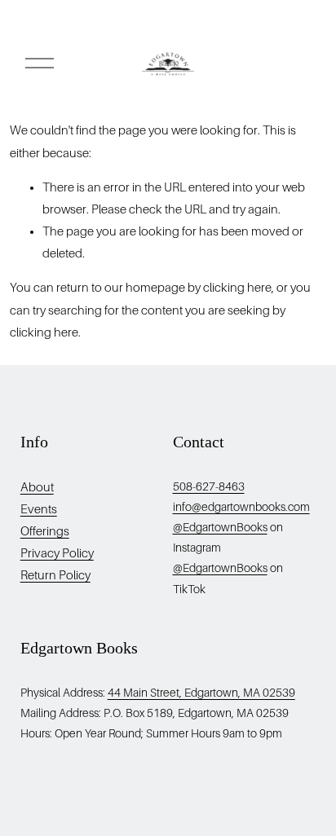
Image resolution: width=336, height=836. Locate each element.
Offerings (44, 531)
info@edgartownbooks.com (241, 506)
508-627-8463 (209, 486)
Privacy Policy (57, 553)
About (37, 487)
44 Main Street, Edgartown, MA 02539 (201, 692)
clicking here (237, 287)
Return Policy (55, 575)
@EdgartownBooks (220, 527)
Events (38, 509)
